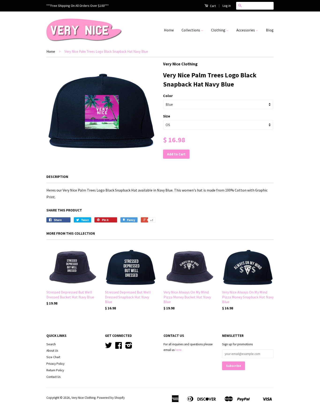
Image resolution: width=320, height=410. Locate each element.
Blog (270, 30)
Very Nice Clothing (83, 398)
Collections (191, 30)
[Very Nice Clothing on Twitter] (108, 347)
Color (168, 95)
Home (169, 30)
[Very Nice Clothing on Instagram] (128, 347)
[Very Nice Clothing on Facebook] (118, 347)
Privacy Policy (55, 364)
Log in (227, 6)
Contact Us (53, 377)
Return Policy (55, 370)
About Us (52, 351)
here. (178, 350)
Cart (212, 6)
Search (51, 344)
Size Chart (53, 357)
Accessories (246, 30)
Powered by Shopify (111, 398)
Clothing (218, 30)
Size (166, 116)
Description (57, 176)
